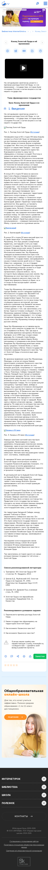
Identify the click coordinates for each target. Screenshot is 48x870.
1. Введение (17, 108)
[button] (8, 3)
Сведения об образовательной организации (24, 851)
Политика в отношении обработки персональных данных (24, 846)
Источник (35, 132)
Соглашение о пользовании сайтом (24, 841)
